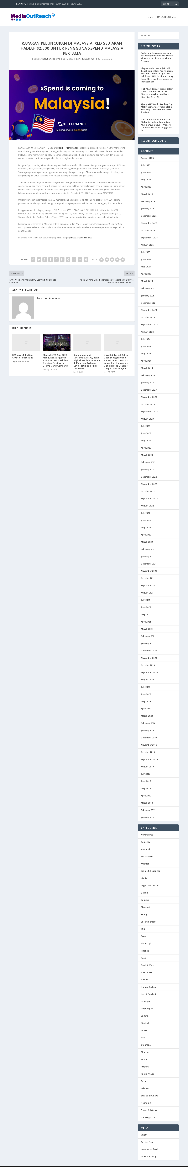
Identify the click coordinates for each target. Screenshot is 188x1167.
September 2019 (149, 759)
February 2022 (148, 549)
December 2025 (149, 215)
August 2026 (147, 158)
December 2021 (149, 563)
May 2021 (146, 614)
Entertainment (148, 921)
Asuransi (145, 849)
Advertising (147, 834)
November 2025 (149, 223)
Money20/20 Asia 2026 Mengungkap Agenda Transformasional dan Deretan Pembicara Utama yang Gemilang (55, 360)
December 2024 (149, 302)
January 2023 (147, 469)
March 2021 (147, 629)
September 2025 (149, 237)
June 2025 (146, 259)
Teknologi (146, 1102)
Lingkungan (147, 1008)
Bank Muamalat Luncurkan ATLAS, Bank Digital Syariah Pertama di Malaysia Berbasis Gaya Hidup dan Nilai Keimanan (86, 362)
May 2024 (146, 353)
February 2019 (148, 810)
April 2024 (146, 360)
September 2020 (149, 672)
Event (144, 936)
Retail (144, 1081)
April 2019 (146, 795)
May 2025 (146, 266)
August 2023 (147, 418)
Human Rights (148, 987)
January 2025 (147, 295)
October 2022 (148, 491)
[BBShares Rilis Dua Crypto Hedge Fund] (26, 342)
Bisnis (144, 878)
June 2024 (146, 346)
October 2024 (148, 317)
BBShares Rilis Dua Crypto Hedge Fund (22, 356)
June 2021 (146, 607)
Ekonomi (145, 907)
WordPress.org (148, 1156)
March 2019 (147, 802)
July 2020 (145, 687)
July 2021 (145, 600)
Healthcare (146, 972)
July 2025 (145, 252)
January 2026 (147, 208)
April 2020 (146, 708)
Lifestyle (145, 1001)
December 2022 (149, 476)
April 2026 (146, 186)
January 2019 (147, 817)
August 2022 (147, 505)
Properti (145, 1066)
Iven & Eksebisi (148, 994)
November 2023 (149, 397)
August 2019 (147, 766)
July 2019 (145, 773)
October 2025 (148, 230)
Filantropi (146, 943)
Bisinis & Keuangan (84, 58)
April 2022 (146, 534)
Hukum (144, 979)
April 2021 (146, 621)
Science (144, 1088)
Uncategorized (166, 17)
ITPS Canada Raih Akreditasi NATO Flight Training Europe (54, 3)
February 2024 (148, 375)
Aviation (145, 863)
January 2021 (147, 643)
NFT (143, 1037)
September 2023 (149, 411)
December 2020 (149, 650)
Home (149, 17)
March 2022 (147, 541)
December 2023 (149, 389)
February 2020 (148, 723)
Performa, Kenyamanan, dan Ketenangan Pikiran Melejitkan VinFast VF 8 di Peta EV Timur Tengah (157, 57)
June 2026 (146, 172)
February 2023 (148, 462)
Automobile (147, 856)
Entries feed (147, 1142)
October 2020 (148, 665)
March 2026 (147, 194)
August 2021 (147, 592)
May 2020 (146, 701)
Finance (145, 950)
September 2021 (149, 585)
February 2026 (148, 201)
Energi (144, 914)
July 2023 (145, 426)
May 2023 (146, 440)
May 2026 (146, 179)
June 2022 (146, 520)
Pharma (145, 1052)
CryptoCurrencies (150, 885)
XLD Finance (72, 147)
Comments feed (149, 1149)
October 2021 (148, 578)
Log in (144, 1134)
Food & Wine (147, 965)
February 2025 (148, 288)
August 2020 (147, 679)
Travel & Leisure (149, 1110)
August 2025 (147, 244)
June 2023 (146, 433)
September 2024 (149, 324)
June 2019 (146, 781)
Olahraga (146, 1044)
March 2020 (147, 715)
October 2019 (148, 752)
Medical (145, 1023)
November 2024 (149, 310)
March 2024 (147, 368)
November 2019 (149, 744)
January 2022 (147, 556)
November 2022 (149, 484)
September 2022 (149, 498)
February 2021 (148, 636)
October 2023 (148, 404)
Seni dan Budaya (149, 1095)
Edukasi (145, 900)
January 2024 (147, 382)
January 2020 (147, 730)
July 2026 (145, 165)
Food (143, 958)
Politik (144, 1059)
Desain (144, 892)
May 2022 (146, 527)
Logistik (145, 1015)
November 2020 (149, 658)
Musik (144, 1030)
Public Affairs (147, 1073)
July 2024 (145, 339)
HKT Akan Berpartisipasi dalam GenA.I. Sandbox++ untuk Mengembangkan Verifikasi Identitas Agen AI (157, 92)
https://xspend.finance (81, 237)
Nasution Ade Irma (51, 58)
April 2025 (146, 273)
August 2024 (147, 331)
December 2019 (149, 737)
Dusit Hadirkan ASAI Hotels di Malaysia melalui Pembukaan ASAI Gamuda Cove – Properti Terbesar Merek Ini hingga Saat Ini (157, 125)
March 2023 (147, 455)
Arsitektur (146, 842)
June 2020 (146, 694)
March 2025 (147, 281)
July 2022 (145, 513)
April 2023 (146, 447)
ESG (143, 929)
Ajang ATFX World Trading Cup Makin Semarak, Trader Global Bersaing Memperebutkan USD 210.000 (157, 108)
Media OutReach (55, 147)
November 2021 (149, 571)
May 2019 (146, 788)
